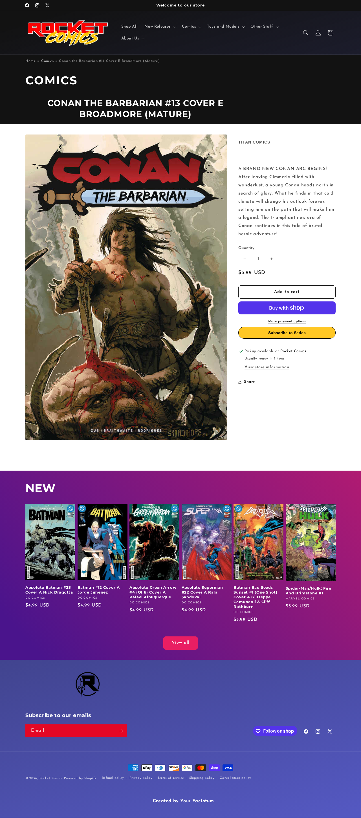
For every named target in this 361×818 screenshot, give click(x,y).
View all (181, 643)
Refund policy (113, 777)
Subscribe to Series (287, 332)
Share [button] (249, 382)
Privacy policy (141, 777)
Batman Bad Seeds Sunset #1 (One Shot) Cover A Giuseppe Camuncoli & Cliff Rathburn (255, 597)
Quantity (246, 248)
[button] (159, 27)
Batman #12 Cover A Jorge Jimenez (99, 590)
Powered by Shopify (80, 778)
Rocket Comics (51, 778)
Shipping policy (202, 777)
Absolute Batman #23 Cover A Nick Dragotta (49, 590)
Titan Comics (254, 142)
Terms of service (171, 777)
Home (30, 61)
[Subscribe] (121, 731)
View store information (267, 367)
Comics (47, 61)
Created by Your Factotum (183, 801)
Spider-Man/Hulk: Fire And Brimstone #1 (308, 591)
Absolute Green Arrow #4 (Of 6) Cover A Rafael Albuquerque (152, 592)
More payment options (287, 321)
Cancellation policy (235, 777)
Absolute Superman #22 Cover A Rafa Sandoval (202, 592)
